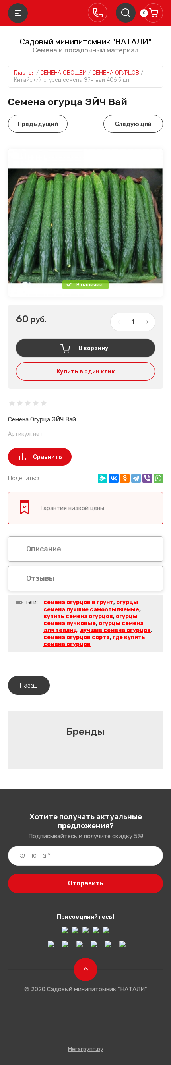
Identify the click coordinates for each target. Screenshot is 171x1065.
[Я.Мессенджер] (102, 478)
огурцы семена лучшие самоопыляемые (91, 606)
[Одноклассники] (125, 478)
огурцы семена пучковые (90, 620)
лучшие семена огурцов (115, 630)
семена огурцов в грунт (78, 602)
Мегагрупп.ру (85, 1049)
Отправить (85, 883)
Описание (43, 549)
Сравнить (47, 456)
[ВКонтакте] (114, 478)
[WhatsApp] (158, 478)
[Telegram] (136, 478)
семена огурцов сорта (76, 637)
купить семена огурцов (78, 616)
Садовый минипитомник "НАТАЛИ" (85, 42)
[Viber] (147, 478)
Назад (29, 685)
